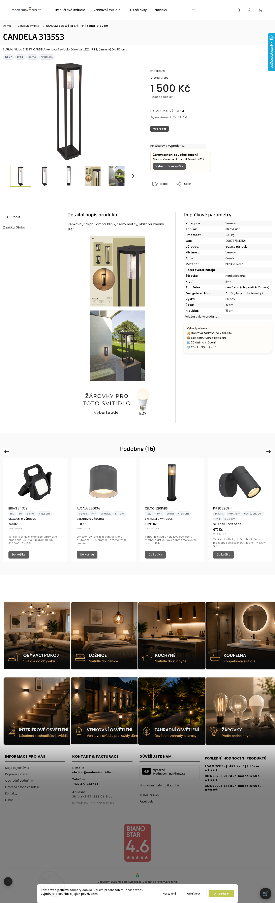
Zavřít (252, 197)
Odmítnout (193, 894)
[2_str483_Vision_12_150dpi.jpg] (117, 346)
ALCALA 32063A (88, 508)
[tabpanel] (35, 510)
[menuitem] (70, 10)
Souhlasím (223, 894)
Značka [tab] (14, 227)
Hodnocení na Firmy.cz (169, 773)
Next (269, 451)
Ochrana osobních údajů (22, 787)
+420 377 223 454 (85, 784)
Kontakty (11, 793)
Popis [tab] (16, 217)
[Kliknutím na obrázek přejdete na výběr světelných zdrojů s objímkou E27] (117, 403)
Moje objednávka (17, 768)
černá (229, 258)
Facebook (146, 801)
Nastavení (169, 894)
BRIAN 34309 (17, 508)
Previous (7, 451)
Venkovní (231, 223)
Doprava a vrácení (17, 774)
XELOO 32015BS (156, 508)
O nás (9, 800)
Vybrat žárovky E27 (169, 166)
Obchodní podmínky (19, 780)
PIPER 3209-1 (222, 508)
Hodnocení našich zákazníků (159, 785)
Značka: (159, 77)
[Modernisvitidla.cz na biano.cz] (137, 843)
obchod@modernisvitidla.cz (93, 772)
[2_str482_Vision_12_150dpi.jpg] (117, 272)
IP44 (228, 282)
